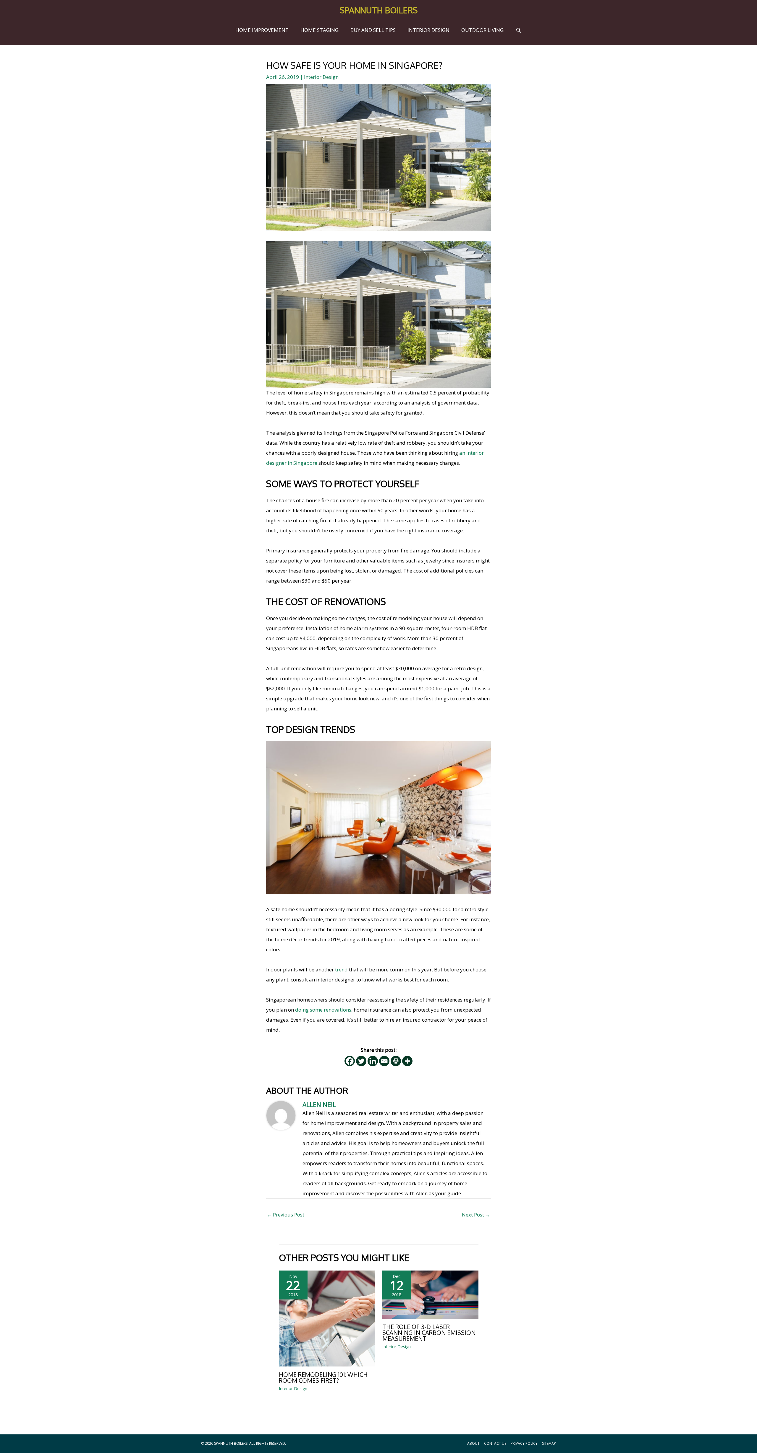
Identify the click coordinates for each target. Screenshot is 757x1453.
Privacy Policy (524, 1443)
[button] (518, 30)
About (473, 1443)
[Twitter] (361, 1061)
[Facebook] (349, 1061)
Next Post (476, 1214)
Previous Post (285, 1214)
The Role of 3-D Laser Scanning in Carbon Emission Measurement (428, 1332)
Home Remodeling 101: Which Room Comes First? (323, 1377)
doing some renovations (323, 1009)
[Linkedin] (373, 1061)
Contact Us (495, 1443)
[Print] (396, 1061)
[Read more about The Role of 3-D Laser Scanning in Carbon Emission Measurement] (430, 1294)
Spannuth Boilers (379, 10)
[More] (407, 1061)
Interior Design (321, 77)
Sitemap (549, 1443)
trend (341, 969)
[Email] (384, 1061)
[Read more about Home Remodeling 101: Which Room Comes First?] (327, 1318)
